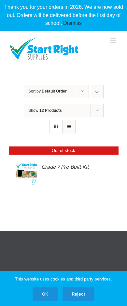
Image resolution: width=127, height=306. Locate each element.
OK (45, 294)
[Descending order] (97, 91)
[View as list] (69, 126)
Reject (78, 294)
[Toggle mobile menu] (113, 40)
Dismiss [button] (72, 23)
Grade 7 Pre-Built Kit (65, 166)
